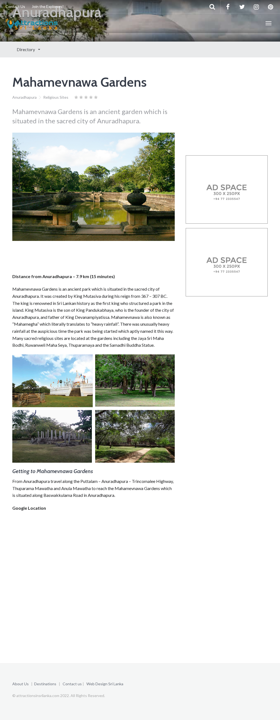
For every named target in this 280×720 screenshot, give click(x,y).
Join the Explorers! (48, 6)
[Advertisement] (111, 258)
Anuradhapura (24, 97)
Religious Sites (55, 97)
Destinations (45, 683)
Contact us (72, 683)
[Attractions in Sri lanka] (31, 23)
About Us (20, 683)
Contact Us (15, 6)
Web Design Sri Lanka (104, 683)
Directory (26, 49)
